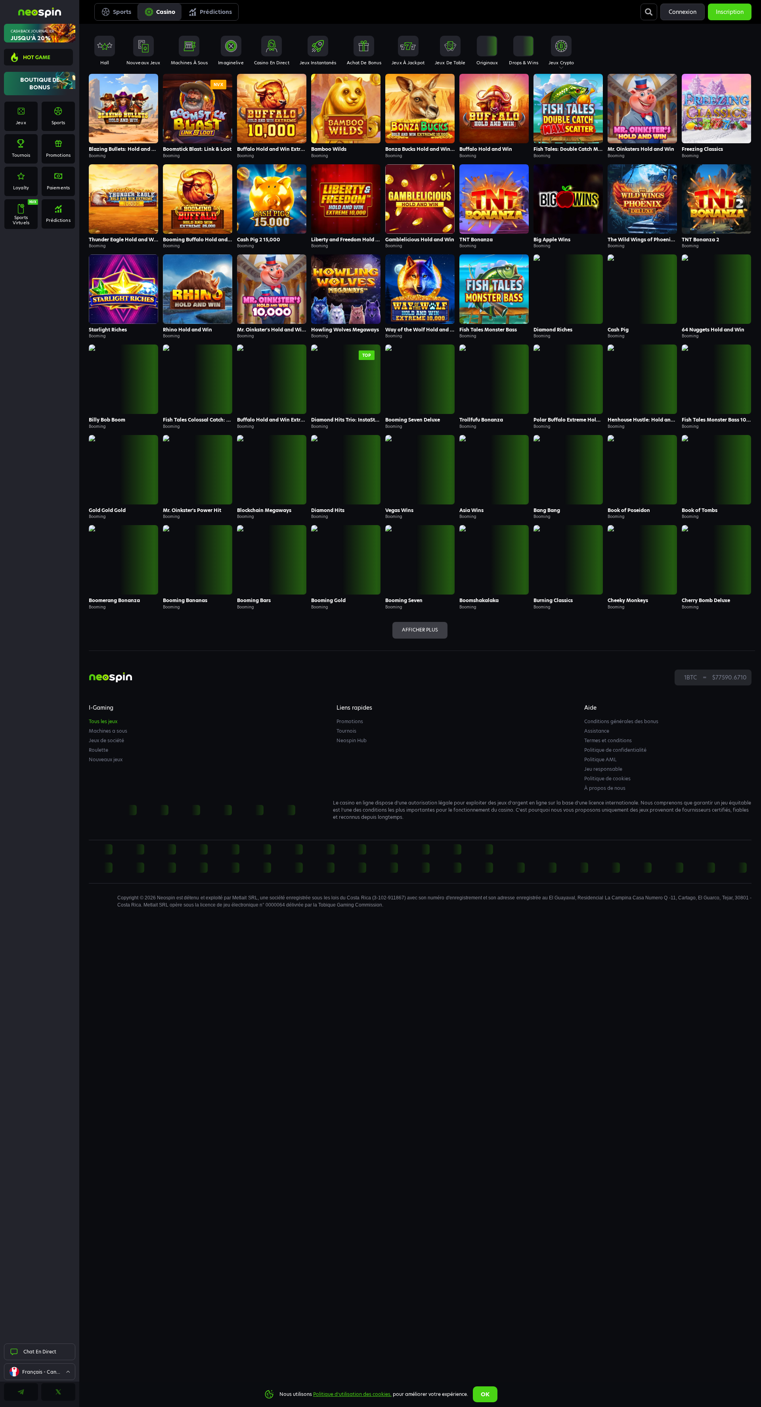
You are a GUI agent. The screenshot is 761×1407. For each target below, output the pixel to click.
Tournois (346, 731)
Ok (485, 1394)
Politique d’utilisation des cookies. (352, 1394)
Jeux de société (106, 740)
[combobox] (39, 1371)
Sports (122, 12)
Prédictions (216, 12)
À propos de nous (604, 788)
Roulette (98, 750)
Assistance (596, 731)
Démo (123, 124)
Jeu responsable (603, 769)
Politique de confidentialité (615, 750)
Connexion (682, 12)
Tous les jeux (103, 721)
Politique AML (600, 759)
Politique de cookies (607, 778)
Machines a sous (108, 731)
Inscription (730, 12)
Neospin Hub (352, 740)
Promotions (350, 721)
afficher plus (420, 629)
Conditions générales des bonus (621, 721)
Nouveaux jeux (105, 759)
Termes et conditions (608, 740)
